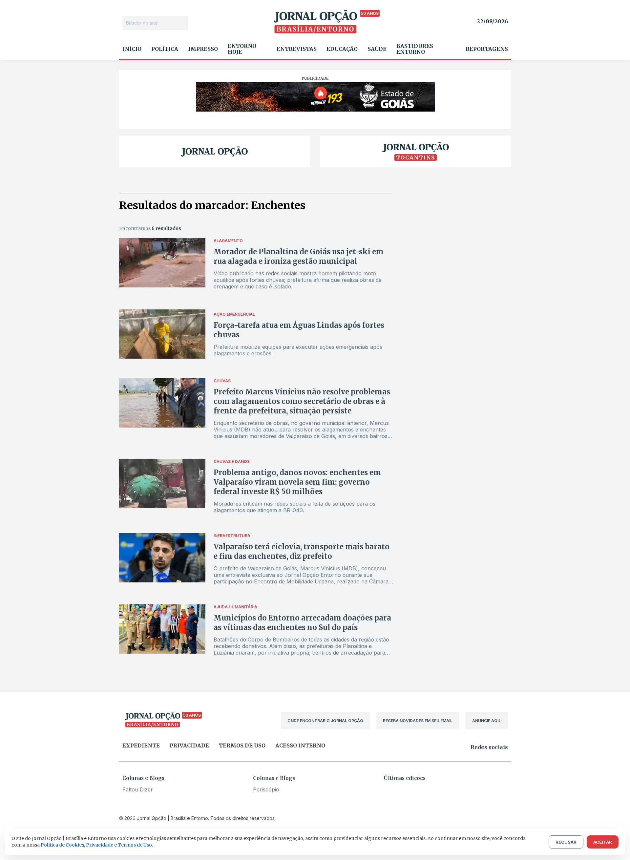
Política (164, 49)
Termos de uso (242, 745)
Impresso (203, 49)
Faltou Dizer (137, 789)
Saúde (377, 49)
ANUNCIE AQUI (486, 720)
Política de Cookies (62, 845)
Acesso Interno (300, 745)
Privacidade (189, 745)
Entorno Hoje (242, 49)
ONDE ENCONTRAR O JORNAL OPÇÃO (325, 720)
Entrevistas (297, 49)
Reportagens (487, 49)
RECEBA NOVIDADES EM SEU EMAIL (417, 720)
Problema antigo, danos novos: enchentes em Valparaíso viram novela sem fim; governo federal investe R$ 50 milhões (297, 482)
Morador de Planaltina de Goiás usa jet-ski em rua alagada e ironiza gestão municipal (299, 256)
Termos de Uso (135, 845)
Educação (342, 49)
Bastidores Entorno (414, 49)
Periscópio (266, 789)
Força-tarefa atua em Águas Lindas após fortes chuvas (299, 330)
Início (131, 49)
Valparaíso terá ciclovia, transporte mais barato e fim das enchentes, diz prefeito (301, 551)
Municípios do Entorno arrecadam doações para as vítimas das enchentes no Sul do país (302, 622)
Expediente (141, 745)
